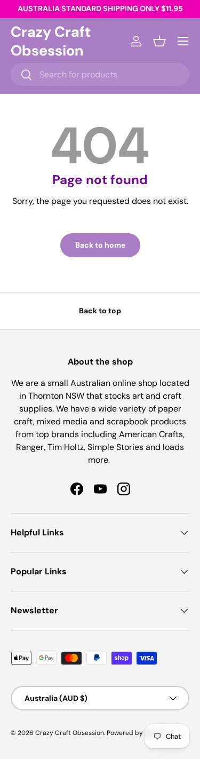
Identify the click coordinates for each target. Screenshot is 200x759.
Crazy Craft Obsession (69, 733)
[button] (159, 41)
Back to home (100, 245)
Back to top (100, 310)
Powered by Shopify (137, 733)
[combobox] (100, 74)
